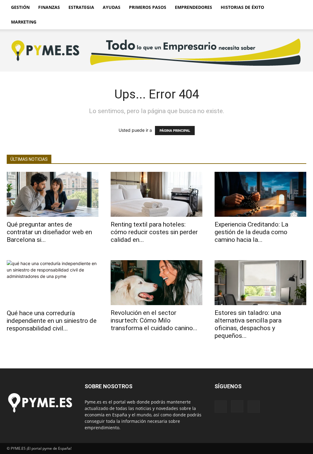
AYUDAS (111, 7)
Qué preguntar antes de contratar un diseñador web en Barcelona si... (49, 232)
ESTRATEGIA (81, 7)
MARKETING (23, 22)
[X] (254, 406)
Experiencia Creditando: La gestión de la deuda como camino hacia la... (251, 232)
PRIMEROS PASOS (147, 7)
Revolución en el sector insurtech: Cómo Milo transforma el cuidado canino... (154, 320)
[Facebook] (221, 406)
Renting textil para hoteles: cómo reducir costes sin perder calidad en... (154, 232)
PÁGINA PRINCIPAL (175, 130)
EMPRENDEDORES (193, 7)
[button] (299, 8)
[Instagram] (237, 406)
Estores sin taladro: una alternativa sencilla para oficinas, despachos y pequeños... (248, 324)
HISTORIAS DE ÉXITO (242, 7)
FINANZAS (49, 7)
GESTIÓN (20, 7)
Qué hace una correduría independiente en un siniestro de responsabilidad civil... (52, 320)
